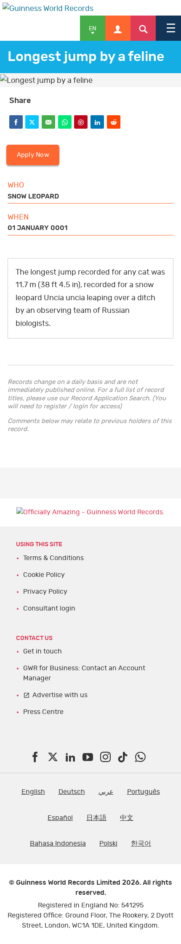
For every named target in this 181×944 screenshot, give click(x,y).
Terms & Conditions (53, 558)
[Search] (143, 28)
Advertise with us (60, 695)
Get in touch (42, 651)
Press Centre (43, 712)
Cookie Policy (44, 574)
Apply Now (33, 155)
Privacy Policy (45, 591)
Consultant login (49, 608)
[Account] (117, 28)
